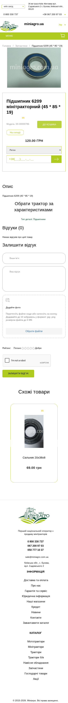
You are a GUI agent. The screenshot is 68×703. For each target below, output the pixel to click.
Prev (11, 443)
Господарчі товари (36, 673)
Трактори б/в (36, 657)
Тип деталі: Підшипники (33, 219)
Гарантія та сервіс (36, 590)
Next (56, 443)
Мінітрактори (36, 646)
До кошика (49, 124)
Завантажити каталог (36, 622)
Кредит (35, 606)
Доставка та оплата (36, 580)
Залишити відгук (18, 373)
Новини (36, 612)
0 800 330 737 (10, 14)
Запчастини (36, 668)
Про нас (36, 585)
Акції (36, 678)
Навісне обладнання (35, 662)
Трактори (35, 652)
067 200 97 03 (36, 545)
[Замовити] (62, 36)
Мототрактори (36, 641)
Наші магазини (36, 601)
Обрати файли (34, 331)
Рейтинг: (6, 348)
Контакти (35, 617)
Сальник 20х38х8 (34, 457)
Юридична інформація (36, 596)
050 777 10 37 (36, 550)
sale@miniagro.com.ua (36, 557)
